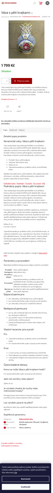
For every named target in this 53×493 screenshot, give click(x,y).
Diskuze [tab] (22, 130)
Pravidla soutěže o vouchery (11, 443)
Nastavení (25, 479)
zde (15, 472)
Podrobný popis (10, 183)
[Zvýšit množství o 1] (10, 79)
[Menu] (47, 3)
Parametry (20, 183)
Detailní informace (8, 99)
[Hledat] (34, 3)
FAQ (43, 183)
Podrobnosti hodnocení (31, 17)
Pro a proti (37, 183)
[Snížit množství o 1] (10, 82)
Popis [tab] (5, 130)
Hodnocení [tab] (13, 130)
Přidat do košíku (23, 81)
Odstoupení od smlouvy (10, 446)
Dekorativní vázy (26, 419)
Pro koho (28, 183)
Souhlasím (25, 487)
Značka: (46, 16)
